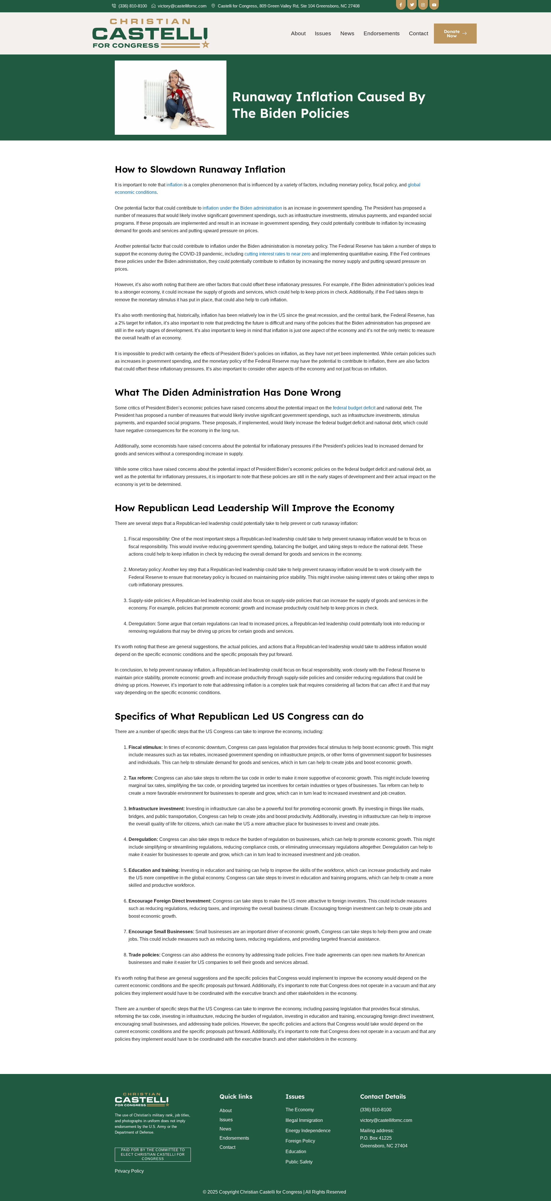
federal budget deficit (354, 407)
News (347, 33)
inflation (174, 184)
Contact (418, 33)
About (298, 33)
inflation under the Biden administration (242, 208)
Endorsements (382, 33)
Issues (323, 33)
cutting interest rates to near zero (278, 253)
